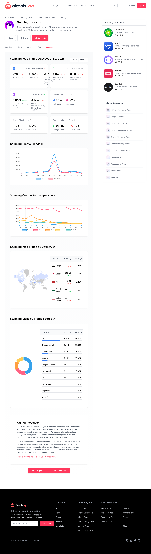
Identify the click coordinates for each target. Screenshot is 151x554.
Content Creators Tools (45, 17)
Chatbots (82, 508)
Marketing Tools (117, 157)
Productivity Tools (85, 530)
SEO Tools (115, 177)
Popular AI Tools (107, 513)
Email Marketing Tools (120, 144)
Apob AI (118, 70)
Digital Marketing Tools (120, 137)
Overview (8, 47)
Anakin (118, 57)
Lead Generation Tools (120, 150)
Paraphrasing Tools (86, 521)
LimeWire (119, 29)
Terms (58, 517)
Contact (59, 513)
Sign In (132, 5)
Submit (84, 5)
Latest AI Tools (107, 521)
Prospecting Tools (118, 164)
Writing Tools (83, 526)
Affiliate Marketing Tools (121, 110)
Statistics (49, 47)
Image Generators (85, 513)
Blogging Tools (117, 117)
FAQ (39, 47)
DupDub (118, 84)
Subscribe (47, 523)
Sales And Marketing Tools (21, 17)
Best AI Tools (106, 508)
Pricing (19, 47)
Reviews (30, 47)
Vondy (118, 43)
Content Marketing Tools (121, 130)
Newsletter (60, 526)
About (58, 508)
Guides (126, 521)
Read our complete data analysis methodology (36, 457)
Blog (125, 526)
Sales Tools (116, 171)
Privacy (59, 521)
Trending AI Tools (108, 517)
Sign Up (141, 5)
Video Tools (83, 517)
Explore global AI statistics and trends (47, 470)
